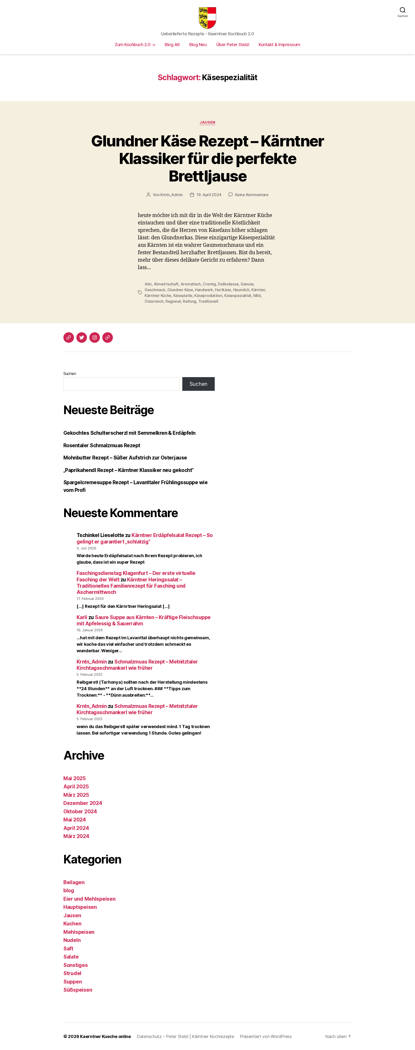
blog (68, 890)
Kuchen (72, 924)
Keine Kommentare (252, 194)
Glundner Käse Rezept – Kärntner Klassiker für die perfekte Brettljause (207, 158)
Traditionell (208, 301)
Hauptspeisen (80, 907)
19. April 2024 (208, 194)
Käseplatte (182, 295)
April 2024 (76, 828)
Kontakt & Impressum (279, 44)
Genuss (247, 284)
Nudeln (71, 940)
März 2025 (76, 795)
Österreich (154, 301)
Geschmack (155, 289)
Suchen (69, 373)
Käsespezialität (237, 295)
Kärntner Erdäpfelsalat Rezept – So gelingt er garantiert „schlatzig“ (145, 538)
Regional (173, 301)
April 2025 (76, 787)
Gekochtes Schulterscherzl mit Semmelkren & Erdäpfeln (129, 433)
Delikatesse (228, 284)
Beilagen (74, 882)
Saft (68, 949)
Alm (148, 284)
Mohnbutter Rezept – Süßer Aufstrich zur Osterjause (125, 458)
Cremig (209, 284)
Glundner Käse (180, 289)
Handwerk (204, 289)
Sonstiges (75, 965)
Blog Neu (198, 44)
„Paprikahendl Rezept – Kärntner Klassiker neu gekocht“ (128, 470)
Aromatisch (191, 284)
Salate (71, 957)
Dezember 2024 (82, 803)
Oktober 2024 (80, 812)
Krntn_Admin (171, 194)
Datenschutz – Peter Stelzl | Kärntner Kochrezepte (185, 1036)
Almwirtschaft (166, 284)
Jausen (207, 122)
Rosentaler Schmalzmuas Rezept (101, 445)
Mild (257, 295)
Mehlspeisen (78, 932)
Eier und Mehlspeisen (89, 899)
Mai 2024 (74, 820)
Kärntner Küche (158, 295)
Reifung (189, 301)
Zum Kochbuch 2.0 (132, 44)
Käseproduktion (208, 295)
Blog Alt (172, 44)
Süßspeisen (77, 990)
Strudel (72, 973)
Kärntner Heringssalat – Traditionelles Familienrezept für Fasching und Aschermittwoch (131, 586)
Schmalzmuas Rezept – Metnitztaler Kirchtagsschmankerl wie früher (137, 665)
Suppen (72, 982)
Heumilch (241, 289)
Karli (82, 617)
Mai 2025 (74, 778)
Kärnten (258, 289)
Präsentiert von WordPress (266, 1036)
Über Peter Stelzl (232, 44)
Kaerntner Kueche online (105, 1036)
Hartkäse (223, 289)
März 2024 (76, 836)
